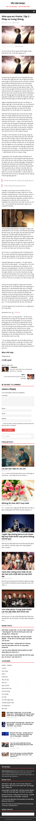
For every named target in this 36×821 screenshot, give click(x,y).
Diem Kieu (16, 22)
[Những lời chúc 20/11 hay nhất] (18, 500)
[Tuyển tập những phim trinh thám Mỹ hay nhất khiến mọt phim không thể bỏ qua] (18, 531)
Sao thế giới (5, 694)
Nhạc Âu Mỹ (5, 680)
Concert (4, 668)
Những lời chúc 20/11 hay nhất (15, 503)
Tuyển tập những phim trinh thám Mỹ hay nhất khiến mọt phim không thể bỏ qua (18, 536)
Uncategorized (6, 705)
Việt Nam (4, 708)
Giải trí (3, 674)
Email (3, 413)
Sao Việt (4, 697)
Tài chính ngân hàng (7, 700)
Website (4, 418)
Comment (4, 395)
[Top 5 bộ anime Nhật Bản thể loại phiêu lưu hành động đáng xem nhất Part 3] (5, 746)
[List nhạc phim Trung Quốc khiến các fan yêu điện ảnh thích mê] (18, 606)
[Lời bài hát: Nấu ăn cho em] (18, 465)
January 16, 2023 (7, 22)
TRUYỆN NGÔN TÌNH (8, 703)
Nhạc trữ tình (5, 685)
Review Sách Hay (6, 688)
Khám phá (5, 677)
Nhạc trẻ (4, 682)
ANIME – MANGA (7, 665)
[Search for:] (18, 436)
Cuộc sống (5, 671)
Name (4, 408)
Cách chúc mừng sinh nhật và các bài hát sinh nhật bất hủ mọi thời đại (17, 574)
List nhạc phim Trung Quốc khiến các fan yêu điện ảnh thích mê (17, 610)
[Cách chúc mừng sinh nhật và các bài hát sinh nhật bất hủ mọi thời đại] (18, 569)
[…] (26, 475)
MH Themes (28, 819)
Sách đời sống (6, 691)
